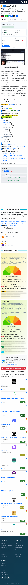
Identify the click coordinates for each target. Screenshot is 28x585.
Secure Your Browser (12, 364)
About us (3, 563)
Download (13, 19)
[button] (2, 2)
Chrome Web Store (7, 27)
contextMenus (6, 122)
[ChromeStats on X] (8, 577)
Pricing (16, 543)
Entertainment (18, 104)
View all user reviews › (7, 247)
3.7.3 (8, 112)
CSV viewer (17, 552)
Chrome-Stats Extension (6, 545)
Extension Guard (4, 547)
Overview (4, 19)
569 (7, 108)
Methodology (4, 565)
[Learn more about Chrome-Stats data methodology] (18, 148)
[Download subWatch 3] (8, 42)
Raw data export (4, 556)
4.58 (13, 110)
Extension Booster (5, 549)
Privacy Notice (4, 574)
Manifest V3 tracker (19, 549)
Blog (2, 567)
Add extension (18, 554)
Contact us (3, 570)
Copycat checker (19, 547)
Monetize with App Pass (14, 177)
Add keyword (18, 556)
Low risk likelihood (6, 117)
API (1, 552)
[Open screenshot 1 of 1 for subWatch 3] (13, 57)
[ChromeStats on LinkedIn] (2, 577)
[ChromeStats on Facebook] (5, 577)
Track (12, 24)
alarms (4, 120)
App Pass (3, 543)
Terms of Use (4, 572)
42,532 (7, 171)
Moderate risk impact (12, 115)
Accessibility (10, 8)
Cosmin (4, 8)
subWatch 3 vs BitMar (9, 153)
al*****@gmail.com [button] (11, 144)
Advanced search (19, 545)
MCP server (3, 554)
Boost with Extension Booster (15, 180)
